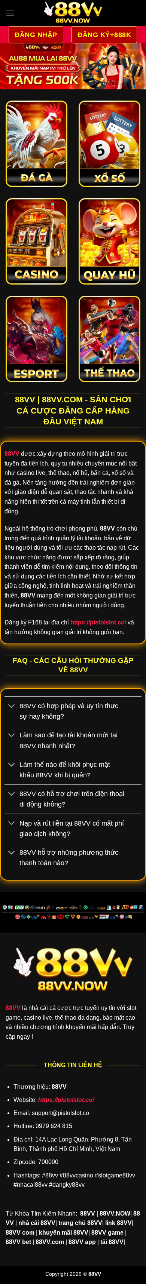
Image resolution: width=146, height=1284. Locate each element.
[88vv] (73, 13)
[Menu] (10, 13)
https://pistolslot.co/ (66, 1100)
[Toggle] (11, 707)
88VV (13, 1008)
